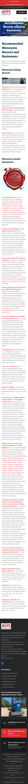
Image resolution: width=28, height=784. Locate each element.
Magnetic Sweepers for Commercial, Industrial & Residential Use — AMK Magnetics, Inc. (12, 445)
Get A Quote (21, 12)
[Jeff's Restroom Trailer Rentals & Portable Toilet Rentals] (6, 12)
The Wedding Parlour (8, 350)
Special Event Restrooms (9, 679)
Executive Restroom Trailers (9, 676)
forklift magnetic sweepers (15, 460)
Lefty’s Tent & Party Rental (9, 366)
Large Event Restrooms (8, 684)
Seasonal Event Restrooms (9, 681)
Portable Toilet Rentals (8, 687)
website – (17, 308)
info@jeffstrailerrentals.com (16, 722)
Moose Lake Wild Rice (8, 387)
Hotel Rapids (5, 585)
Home (4, 33)
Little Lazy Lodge (7, 133)
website (22, 252)
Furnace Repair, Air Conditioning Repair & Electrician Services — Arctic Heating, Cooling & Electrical (13, 399)
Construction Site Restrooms (10, 673)
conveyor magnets (15, 449)
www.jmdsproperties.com (9, 310)
